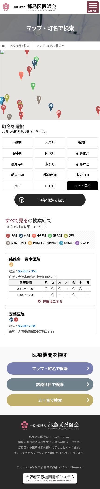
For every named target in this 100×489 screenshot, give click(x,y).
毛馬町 (17, 142)
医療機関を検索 (20, 45)
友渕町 (50, 164)
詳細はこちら (52, 301)
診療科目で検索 (50, 384)
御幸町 (17, 153)
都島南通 (50, 174)
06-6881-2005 (27, 326)
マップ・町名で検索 (48, 45)
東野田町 (82, 174)
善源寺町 (17, 164)
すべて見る (82, 185)
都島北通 (82, 153)
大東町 (50, 142)
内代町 (50, 153)
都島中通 (17, 174)
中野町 (50, 185)
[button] (58, 115)
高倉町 (82, 142)
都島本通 (82, 164)
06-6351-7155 (27, 271)
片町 (17, 185)
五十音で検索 (50, 400)
